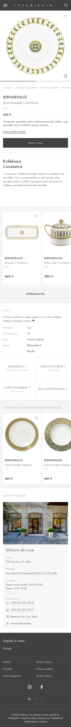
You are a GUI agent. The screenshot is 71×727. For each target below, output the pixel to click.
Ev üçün (7, 87)
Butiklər (7, 662)
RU (41, 699)
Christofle (52, 573)
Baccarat (42, 573)
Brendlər (7, 669)
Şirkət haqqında (12, 676)
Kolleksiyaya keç (35, 294)
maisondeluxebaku (21, 623)
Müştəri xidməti (44, 669)
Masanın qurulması (26, 87)
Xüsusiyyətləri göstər (14, 132)
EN (35, 699)
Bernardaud (34, 345)
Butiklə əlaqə (35, 143)
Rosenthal (32, 573)
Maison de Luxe (20, 550)
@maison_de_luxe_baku (24, 616)
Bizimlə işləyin (43, 662)
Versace (23, 573)
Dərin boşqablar (50, 87)
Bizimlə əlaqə (43, 676)
